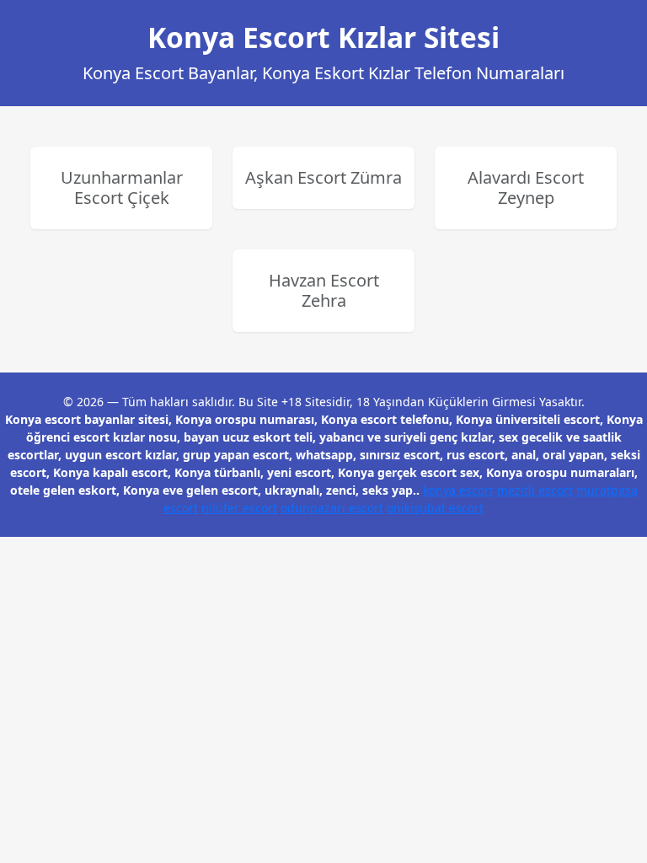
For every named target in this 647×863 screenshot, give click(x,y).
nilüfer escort (239, 508)
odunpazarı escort (332, 508)
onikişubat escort (435, 508)
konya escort (458, 490)
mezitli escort (535, 490)
